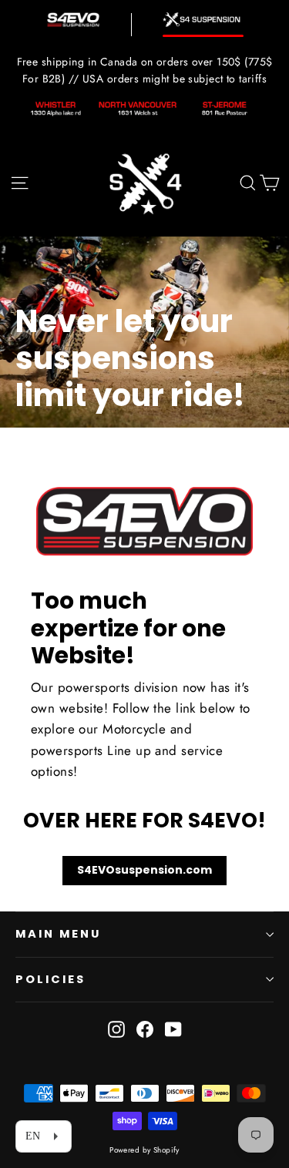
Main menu (57, 933)
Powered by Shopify (144, 1150)
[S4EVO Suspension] (73, 20)
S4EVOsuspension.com (144, 870)
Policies (50, 979)
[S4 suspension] (203, 19)
